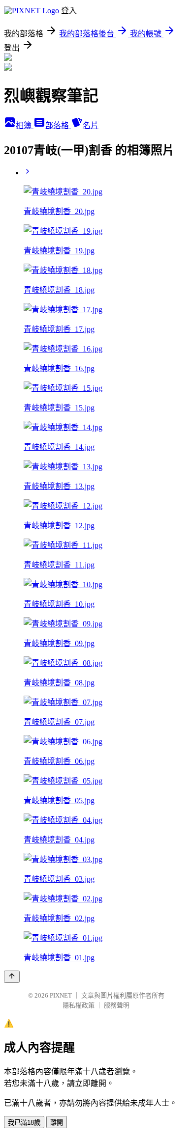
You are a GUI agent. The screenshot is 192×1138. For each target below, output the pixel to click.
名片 (90, 125)
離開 (56, 1122)
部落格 (58, 125)
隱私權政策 (79, 1005)
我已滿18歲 (24, 1122)
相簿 (24, 125)
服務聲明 (116, 1005)
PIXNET (61, 995)
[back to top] (12, 977)
